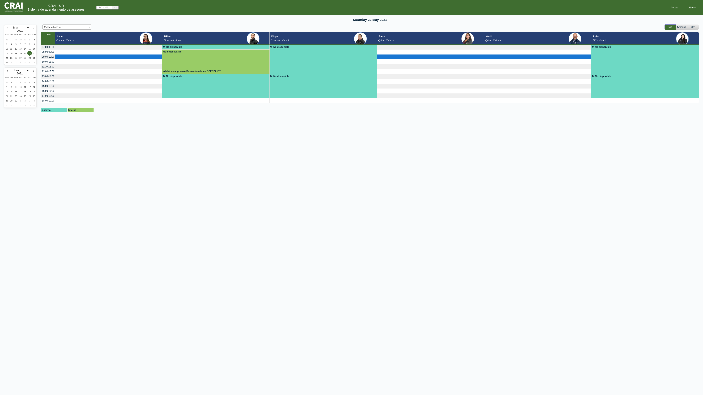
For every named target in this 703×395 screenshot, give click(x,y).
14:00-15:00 (48, 81)
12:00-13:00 (48, 71)
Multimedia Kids (172, 51)
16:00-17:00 (48, 91)
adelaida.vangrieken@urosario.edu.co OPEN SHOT (192, 71)
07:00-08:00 (48, 47)
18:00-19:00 (48, 100)
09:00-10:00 (48, 56)
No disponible (174, 47)
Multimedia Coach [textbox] (53, 27)
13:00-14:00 (48, 76)
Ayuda (674, 7)
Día (670, 27)
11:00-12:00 (48, 66)
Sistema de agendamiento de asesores (56, 9)
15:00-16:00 (48, 86)
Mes (693, 27)
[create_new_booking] (108, 47)
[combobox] (66, 27)
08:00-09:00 (48, 51)
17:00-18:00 (48, 96)
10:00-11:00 (48, 61)
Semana (681, 27)
